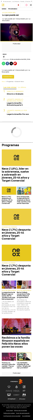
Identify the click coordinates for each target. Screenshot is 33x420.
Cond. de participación (22, 413)
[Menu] (31, 5)
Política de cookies (9, 413)
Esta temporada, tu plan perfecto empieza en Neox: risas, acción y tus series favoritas (23, 200)
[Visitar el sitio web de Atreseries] (24, 391)
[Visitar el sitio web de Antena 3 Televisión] (9, 387)
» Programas (9, 81)
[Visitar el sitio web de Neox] (24, 387)
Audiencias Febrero (9, 227)
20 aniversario (7, 1)
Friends (22, 1)
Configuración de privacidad (11, 416)
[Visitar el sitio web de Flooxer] (22, 399)
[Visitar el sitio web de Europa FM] (16, 395)
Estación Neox (8, 76)
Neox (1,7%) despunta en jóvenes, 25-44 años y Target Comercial (7, 200)
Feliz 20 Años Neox (9, 290)
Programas (12, 9)
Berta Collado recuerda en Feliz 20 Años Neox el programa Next (23, 295)
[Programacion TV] (23, 5)
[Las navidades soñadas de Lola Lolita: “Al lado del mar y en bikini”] (24, 357)
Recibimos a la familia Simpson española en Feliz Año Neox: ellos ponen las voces (16, 342)
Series (4, 9)
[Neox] (8, 5)
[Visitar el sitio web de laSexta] (16, 387)
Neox (3, 81)
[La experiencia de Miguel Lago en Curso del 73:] (9, 285)
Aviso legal (9, 410)
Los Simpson (15, 1)
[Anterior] (1, 1)
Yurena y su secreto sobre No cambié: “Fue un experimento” (8, 365)
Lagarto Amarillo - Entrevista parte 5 (15, 100)
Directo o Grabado (15, 91)
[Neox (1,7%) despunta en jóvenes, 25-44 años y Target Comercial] (9, 191)
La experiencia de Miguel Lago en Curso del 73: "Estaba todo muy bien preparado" (8, 296)
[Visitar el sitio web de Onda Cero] (9, 395)
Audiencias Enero (8, 263)
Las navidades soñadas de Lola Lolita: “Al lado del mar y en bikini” (23, 365)
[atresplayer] (27, 5)
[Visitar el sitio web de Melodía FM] (24, 395)
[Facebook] (4, 57)
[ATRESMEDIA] (16, 381)
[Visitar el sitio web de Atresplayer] (13, 399)
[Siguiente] (31, 1)
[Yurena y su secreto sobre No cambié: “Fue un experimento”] (9, 357)
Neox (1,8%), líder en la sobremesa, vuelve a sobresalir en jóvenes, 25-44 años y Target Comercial (15, 174)
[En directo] (18, 5)
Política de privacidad (20, 410)
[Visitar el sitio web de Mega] (16, 391)
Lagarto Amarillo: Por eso (17, 111)
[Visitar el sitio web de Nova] (9, 391)
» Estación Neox (19, 81)
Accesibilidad (26, 416)
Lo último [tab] (22, 87)
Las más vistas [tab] (9, 87)
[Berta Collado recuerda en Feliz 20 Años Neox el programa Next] (24, 285)
